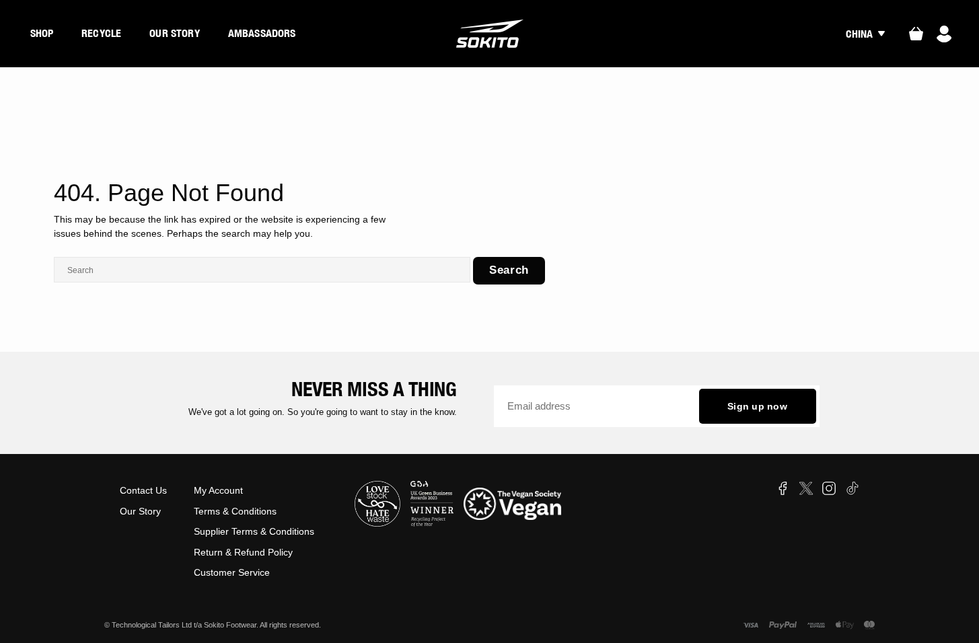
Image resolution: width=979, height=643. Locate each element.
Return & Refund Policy (243, 552)
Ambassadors (262, 33)
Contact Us (143, 490)
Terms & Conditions (235, 511)
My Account (218, 490)
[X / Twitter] (806, 488)
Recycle (101, 33)
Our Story (174, 33)
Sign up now (757, 406)
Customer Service (232, 572)
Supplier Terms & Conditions (254, 531)
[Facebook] (782, 488)
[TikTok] (852, 488)
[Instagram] (829, 488)
